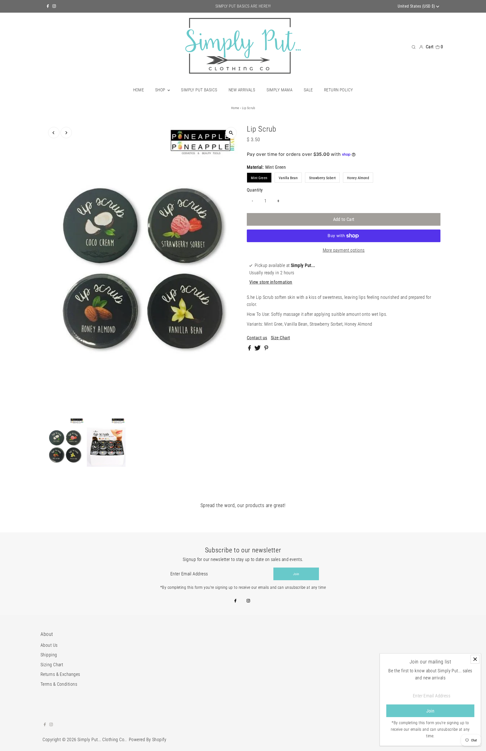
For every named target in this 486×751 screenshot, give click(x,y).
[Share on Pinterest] (266, 348)
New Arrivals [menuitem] (242, 89)
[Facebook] (48, 6)
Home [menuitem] (138, 89)
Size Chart (280, 338)
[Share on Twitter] (258, 348)
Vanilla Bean (288, 178)
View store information (270, 282)
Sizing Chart (51, 664)
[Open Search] (413, 46)
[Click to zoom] (231, 132)
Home (235, 108)
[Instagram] (54, 6)
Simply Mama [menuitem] (280, 89)
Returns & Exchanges (60, 674)
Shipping (48, 654)
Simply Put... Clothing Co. (101, 739)
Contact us (257, 338)
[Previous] (53, 132)
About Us (49, 645)
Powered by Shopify (147, 739)
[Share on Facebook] (250, 348)
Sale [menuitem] (308, 89)
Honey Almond (358, 178)
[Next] (66, 132)
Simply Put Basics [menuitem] (199, 89)
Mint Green (259, 178)
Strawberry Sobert (322, 178)
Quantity (255, 190)
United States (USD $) (417, 6)
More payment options (344, 250)
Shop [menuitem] (160, 89)
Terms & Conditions (58, 684)
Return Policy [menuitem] (338, 89)
